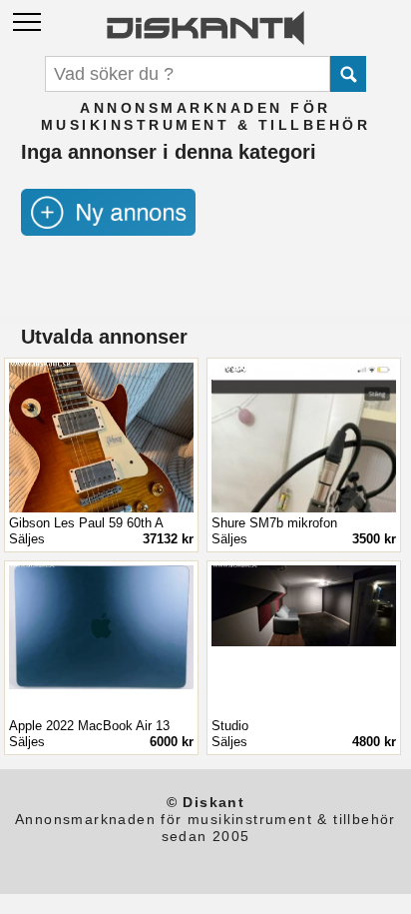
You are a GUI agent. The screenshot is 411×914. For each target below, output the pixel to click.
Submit (348, 74)
